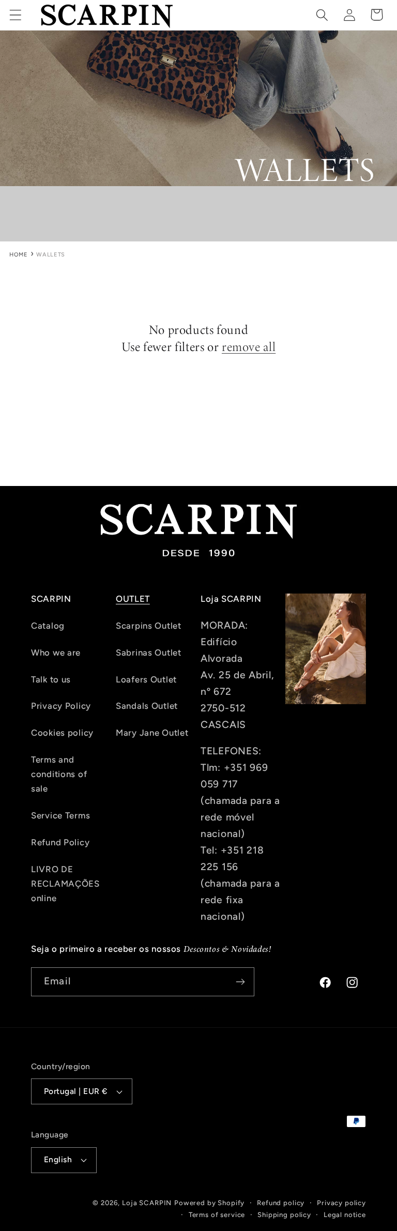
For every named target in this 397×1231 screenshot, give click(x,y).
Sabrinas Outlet (148, 652)
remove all (249, 347)
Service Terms (60, 815)
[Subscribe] (240, 981)
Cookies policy (62, 732)
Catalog (48, 625)
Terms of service (217, 1214)
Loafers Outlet (146, 679)
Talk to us (51, 679)
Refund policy (280, 1202)
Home (18, 254)
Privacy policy (341, 1202)
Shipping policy (284, 1214)
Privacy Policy (61, 706)
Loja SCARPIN (147, 1202)
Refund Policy (60, 842)
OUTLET (133, 599)
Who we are (56, 652)
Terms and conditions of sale (59, 774)
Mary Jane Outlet (152, 732)
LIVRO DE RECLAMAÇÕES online (65, 883)
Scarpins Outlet (148, 625)
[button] (15, 14)
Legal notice (345, 1214)
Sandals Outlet (147, 706)
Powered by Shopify (209, 1202)
